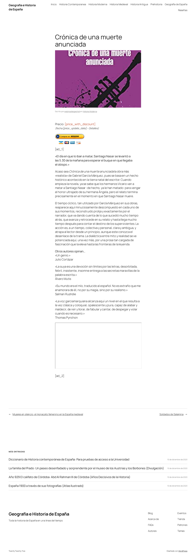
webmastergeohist (72, 111)
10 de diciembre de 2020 (177, 459)
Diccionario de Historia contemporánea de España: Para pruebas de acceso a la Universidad (69, 459)
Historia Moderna (90, 111)
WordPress (182, 551)
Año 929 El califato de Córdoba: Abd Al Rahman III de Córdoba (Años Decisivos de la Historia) (69, 477)
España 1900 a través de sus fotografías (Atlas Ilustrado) (46, 486)
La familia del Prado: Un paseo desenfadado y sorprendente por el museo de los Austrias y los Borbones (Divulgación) (86, 468)
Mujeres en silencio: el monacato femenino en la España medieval (48, 414)
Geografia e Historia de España (22, 7)
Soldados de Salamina (171, 414)
